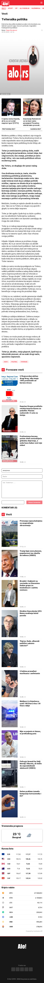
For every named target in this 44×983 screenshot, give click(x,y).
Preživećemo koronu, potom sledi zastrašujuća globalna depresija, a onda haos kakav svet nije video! (31, 440)
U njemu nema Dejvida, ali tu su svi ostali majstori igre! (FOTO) (11, 121)
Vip (16, 8)
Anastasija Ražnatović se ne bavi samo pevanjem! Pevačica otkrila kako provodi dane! (32, 122)
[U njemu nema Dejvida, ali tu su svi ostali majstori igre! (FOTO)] (11, 107)
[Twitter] (31, 969)
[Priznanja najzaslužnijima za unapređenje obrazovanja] (10, 533)
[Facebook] (13, 969)
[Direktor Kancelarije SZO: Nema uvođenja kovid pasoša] (10, 624)
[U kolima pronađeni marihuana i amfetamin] (10, 684)
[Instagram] (18, 969)
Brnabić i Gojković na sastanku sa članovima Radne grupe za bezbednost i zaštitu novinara (30, 585)
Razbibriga (36, 8)
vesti (6, 362)
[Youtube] (26, 969)
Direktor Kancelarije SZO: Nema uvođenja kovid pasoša (31, 613)
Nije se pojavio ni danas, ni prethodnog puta (30, 732)
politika (14, 362)
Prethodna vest (8, 129)
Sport (10, 8)
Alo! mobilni (24, 8)
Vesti (4, 8)
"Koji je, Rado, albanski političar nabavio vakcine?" (29, 643)
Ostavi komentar (34, 502)
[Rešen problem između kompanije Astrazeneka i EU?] (10, 804)
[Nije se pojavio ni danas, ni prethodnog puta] (10, 744)
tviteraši (24, 362)
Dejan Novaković (11, 30)
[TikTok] (22, 969)
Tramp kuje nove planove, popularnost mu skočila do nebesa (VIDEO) (31, 553)
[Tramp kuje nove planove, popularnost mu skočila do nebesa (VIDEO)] (10, 563)
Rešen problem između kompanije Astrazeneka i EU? (30, 793)
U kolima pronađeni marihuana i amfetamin (30, 672)
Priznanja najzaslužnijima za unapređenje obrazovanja (31, 523)
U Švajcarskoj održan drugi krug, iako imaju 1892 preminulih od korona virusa (29, 379)
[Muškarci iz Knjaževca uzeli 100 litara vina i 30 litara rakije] (10, 714)
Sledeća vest (35, 129)
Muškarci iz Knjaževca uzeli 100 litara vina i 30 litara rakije (30, 703)
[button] (3, 35)
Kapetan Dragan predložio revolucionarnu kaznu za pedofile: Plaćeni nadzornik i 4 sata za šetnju (31, 410)
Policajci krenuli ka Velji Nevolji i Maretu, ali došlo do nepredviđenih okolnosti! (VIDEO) (31, 764)
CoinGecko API (37, 931)
